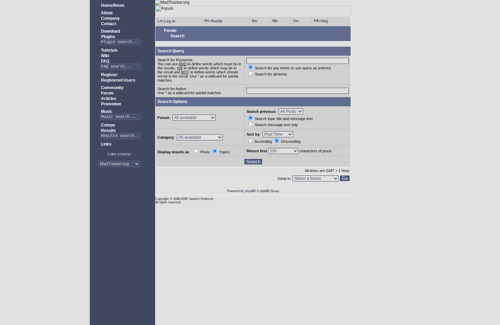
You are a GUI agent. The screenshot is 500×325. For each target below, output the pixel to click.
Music (106, 111)
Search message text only (276, 125)
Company (110, 18)
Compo (107, 125)
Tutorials (109, 50)
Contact (108, 23)
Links (106, 144)
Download (110, 31)
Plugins (107, 36)
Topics (224, 152)
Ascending (263, 141)
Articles (108, 98)
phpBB (250, 191)
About (106, 13)
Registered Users (117, 80)
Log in (169, 21)
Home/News (112, 5)
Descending (290, 141)
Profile (216, 21)
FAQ (104, 61)
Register (109, 74)
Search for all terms (270, 74)
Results (108, 130)
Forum (107, 93)
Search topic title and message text (283, 119)
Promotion (110, 104)
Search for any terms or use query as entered (292, 68)
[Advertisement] (119, 193)
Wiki (104, 55)
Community (111, 87)
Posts (204, 152)
